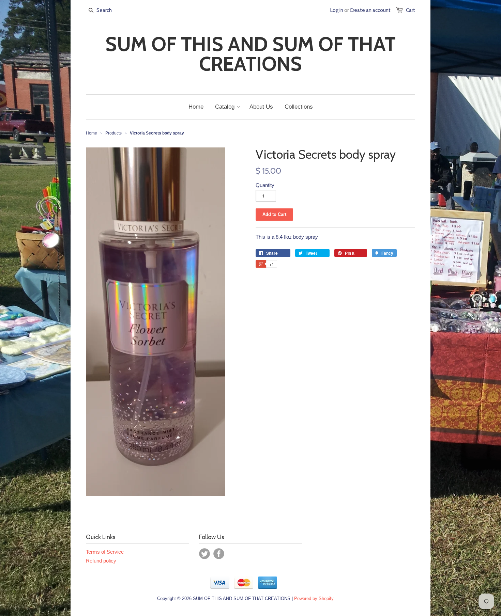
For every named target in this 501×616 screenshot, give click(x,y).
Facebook (218, 553)
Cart (410, 10)
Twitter (204, 553)
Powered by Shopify (314, 598)
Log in (336, 10)
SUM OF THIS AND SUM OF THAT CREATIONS (250, 54)
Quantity (265, 185)
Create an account (370, 10)
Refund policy (101, 561)
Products (113, 133)
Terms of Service (105, 552)
